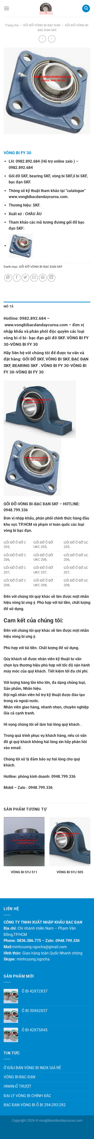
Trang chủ (12, 25)
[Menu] (6, 8)
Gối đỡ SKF (18, 176)
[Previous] (8, 139)
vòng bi (18, 602)
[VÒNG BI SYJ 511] (24, 841)
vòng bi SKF (62, 176)
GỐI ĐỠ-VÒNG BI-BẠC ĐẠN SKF (40, 266)
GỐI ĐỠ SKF (33, 359)
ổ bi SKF (80, 176)
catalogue (75, 190)
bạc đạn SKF (19, 182)
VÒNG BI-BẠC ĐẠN (19, 1077)
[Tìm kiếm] (86, 9)
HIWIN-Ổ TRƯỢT (17, 1086)
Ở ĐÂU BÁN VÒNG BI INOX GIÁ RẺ (32, 1068)
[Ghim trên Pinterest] (43, 278)
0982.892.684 (28, 161)
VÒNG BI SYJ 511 (24, 872)
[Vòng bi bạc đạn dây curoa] (45, 8)
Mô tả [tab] (8, 306)
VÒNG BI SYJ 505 (70, 872)
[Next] (21, 139)
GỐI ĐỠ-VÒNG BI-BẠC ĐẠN (41, 25)
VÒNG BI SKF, (58, 359)
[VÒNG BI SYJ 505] (69, 841)
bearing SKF (39, 176)
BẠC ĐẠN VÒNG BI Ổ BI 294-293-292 (35, 1105)
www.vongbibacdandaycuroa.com (38, 196)
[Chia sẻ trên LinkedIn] (51, 278)
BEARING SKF (25, 365)
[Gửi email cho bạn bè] (34, 278)
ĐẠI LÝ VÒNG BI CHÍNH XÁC (27, 1095)
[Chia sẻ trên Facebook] (17, 278)
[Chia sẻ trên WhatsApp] (8, 278)
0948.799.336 (63, 776)
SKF (36, 205)
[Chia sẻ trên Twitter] (25, 278)
